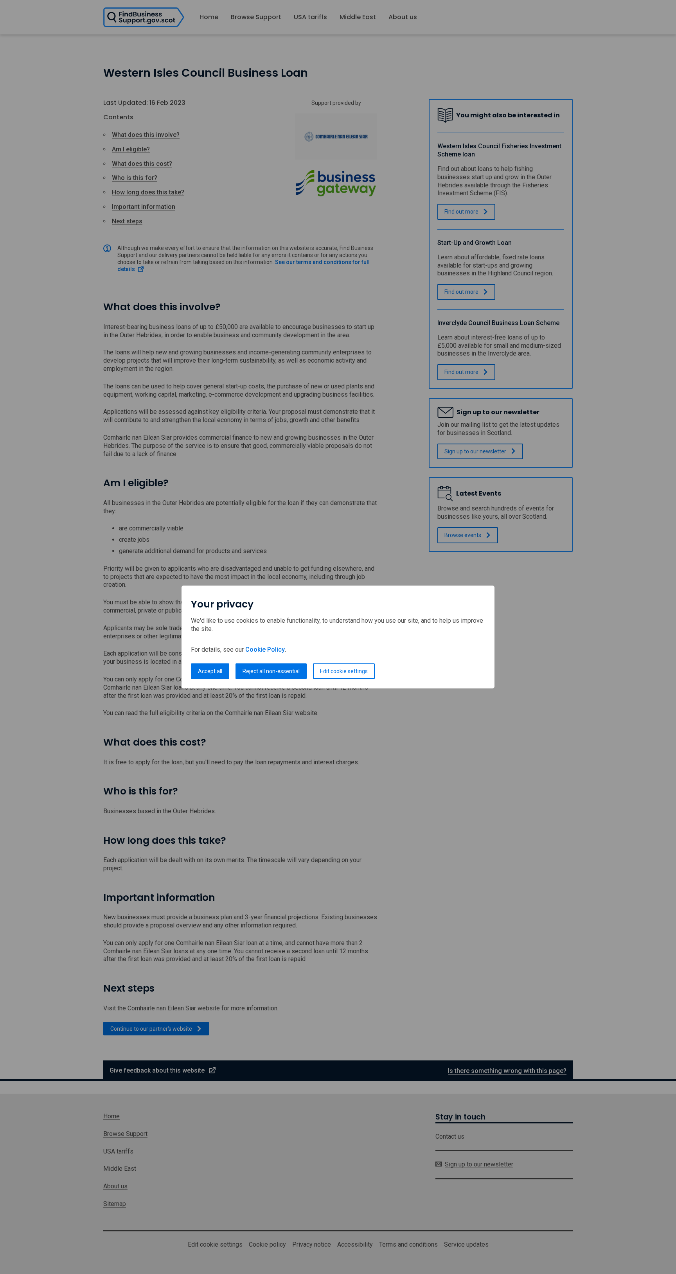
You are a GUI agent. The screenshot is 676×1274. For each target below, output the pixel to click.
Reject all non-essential (271, 671)
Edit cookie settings (344, 671)
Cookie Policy (265, 649)
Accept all (210, 671)
